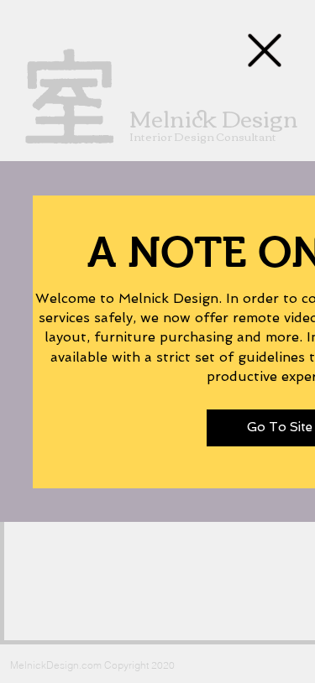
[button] (264, 50)
